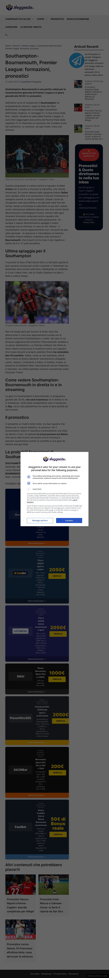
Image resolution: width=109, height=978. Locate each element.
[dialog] (54, 489)
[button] (54, 489)
